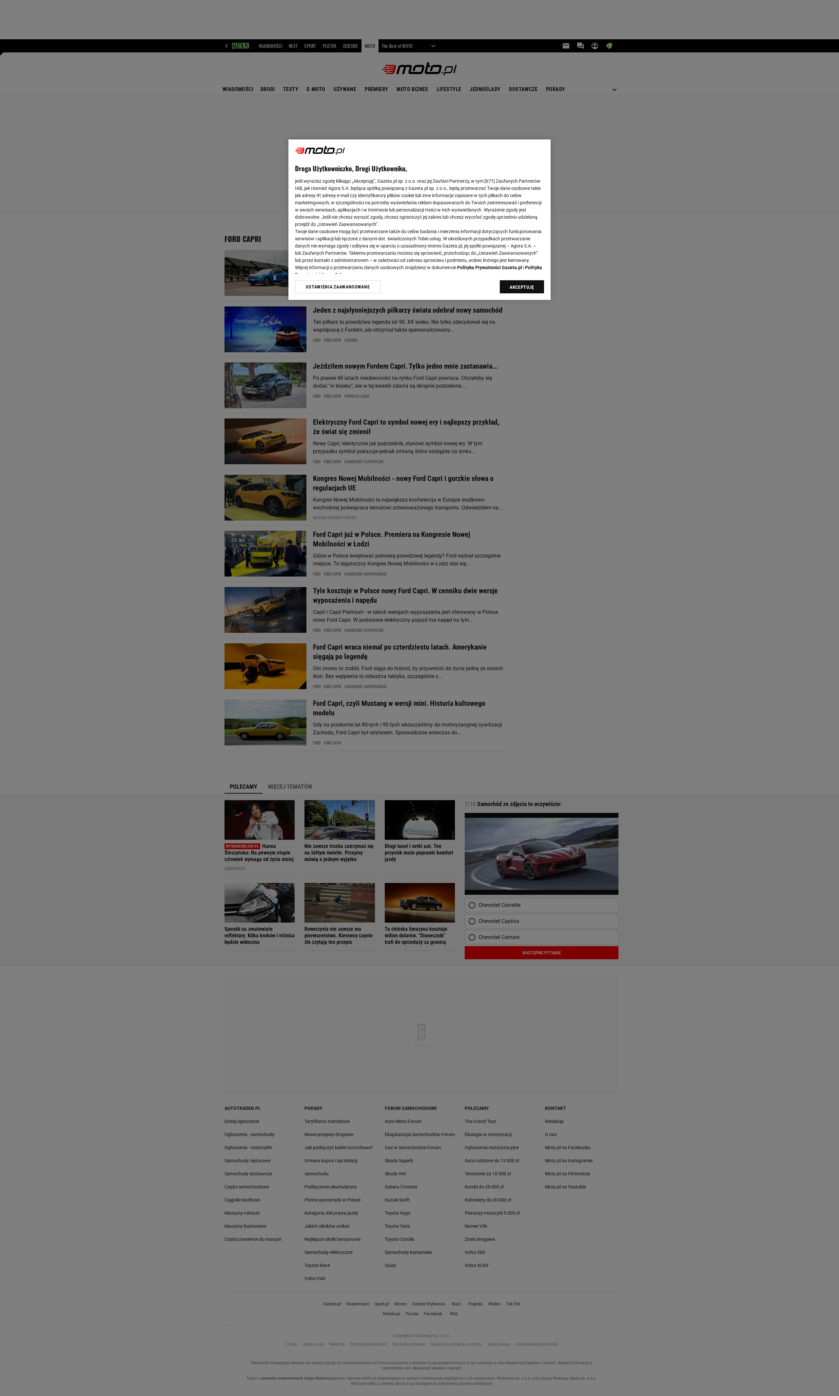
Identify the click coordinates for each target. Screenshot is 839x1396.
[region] (419, 219)
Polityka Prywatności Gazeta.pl (489, 267)
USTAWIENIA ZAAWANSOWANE (338, 286)
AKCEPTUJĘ (522, 287)
